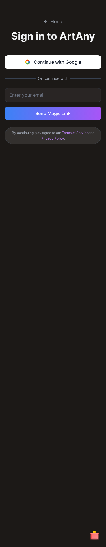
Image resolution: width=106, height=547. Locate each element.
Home (57, 21)
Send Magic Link (53, 113)
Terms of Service (75, 133)
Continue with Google (57, 62)
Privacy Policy (52, 138)
